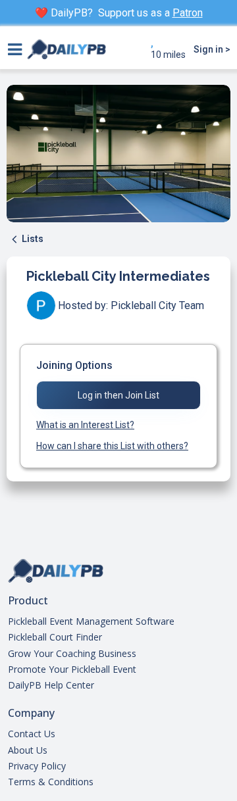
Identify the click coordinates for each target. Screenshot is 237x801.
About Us (27, 750)
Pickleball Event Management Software (91, 621)
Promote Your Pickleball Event (72, 669)
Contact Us (31, 734)
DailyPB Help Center (51, 685)
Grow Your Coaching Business (72, 654)
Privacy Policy (37, 766)
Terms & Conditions (50, 782)
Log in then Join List (118, 395)
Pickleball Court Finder (55, 637)
